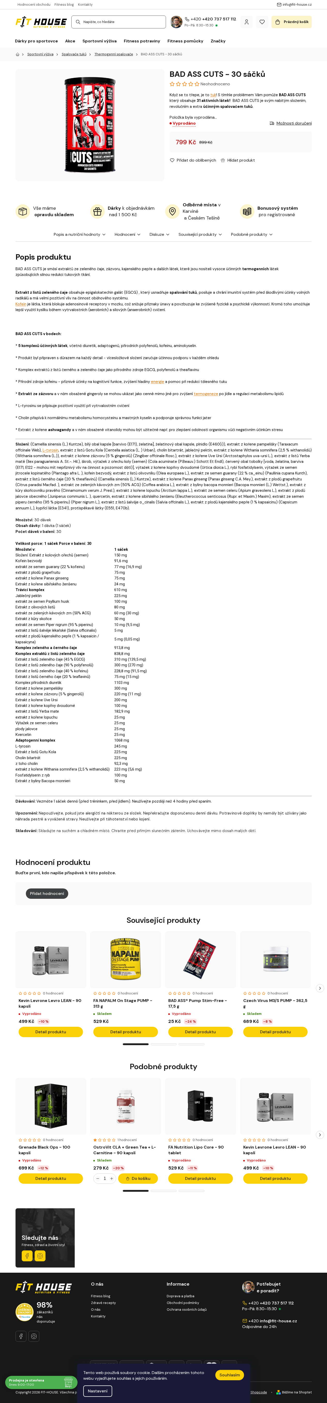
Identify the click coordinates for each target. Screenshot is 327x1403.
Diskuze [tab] (157, 234)
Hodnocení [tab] (125, 234)
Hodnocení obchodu (34, 4)
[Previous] (7, 988)
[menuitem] (36, 41)
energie (157, 381)
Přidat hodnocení (47, 893)
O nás (96, 1309)
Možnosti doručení (294, 123)
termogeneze (206, 393)
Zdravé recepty (103, 1303)
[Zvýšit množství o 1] (112, 1178)
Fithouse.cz (40, 1255)
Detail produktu (50, 1032)
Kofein (21, 304)
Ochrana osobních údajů (187, 1309)
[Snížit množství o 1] (98, 1178)
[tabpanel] (51, 985)
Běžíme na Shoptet (297, 1392)
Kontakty (85, 4)
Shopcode (258, 1392)
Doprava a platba (180, 1296)
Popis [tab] (59, 234)
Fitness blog (64, 4)
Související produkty (198, 234)
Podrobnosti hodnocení (212, 84)
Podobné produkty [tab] (249, 234)
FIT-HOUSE (27, 1255)
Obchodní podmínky (183, 1303)
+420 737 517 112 (219, 19)
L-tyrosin (50, 450)
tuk (213, 94)
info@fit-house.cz (278, 1321)
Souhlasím (229, 1375)
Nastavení (98, 1391)
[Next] (320, 988)
